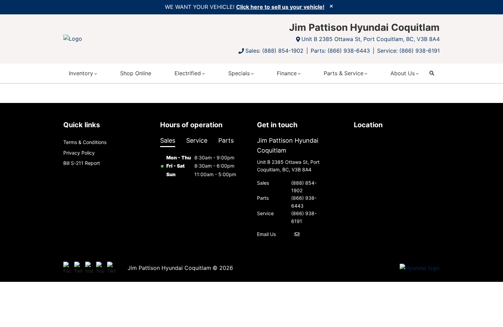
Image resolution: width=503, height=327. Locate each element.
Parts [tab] (226, 140)
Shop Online (135, 73)
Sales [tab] (167, 140)
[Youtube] (100, 268)
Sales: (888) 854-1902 (274, 50)
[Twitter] (78, 268)
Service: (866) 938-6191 (408, 50)
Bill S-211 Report (81, 163)
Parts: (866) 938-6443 (340, 50)
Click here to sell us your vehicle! (280, 6)
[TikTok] (111, 268)
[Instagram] (89, 268)
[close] (331, 6)
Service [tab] (196, 140)
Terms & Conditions (84, 142)
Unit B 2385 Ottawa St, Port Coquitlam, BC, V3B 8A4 (370, 39)
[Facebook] (67, 268)
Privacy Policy (79, 153)
